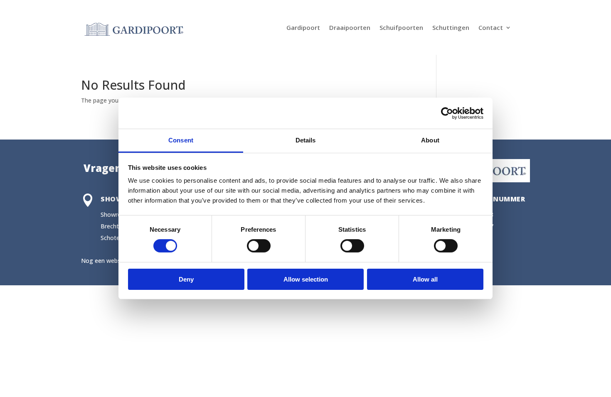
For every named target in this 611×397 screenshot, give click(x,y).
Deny (186, 279)
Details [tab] (306, 140)
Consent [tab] (180, 140)
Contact (490, 28)
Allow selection (305, 279)
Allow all (425, 279)
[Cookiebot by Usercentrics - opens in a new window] (447, 113)
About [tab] (430, 140)
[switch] (259, 245)
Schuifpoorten (401, 28)
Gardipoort (303, 28)
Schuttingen (450, 28)
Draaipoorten (349, 28)
